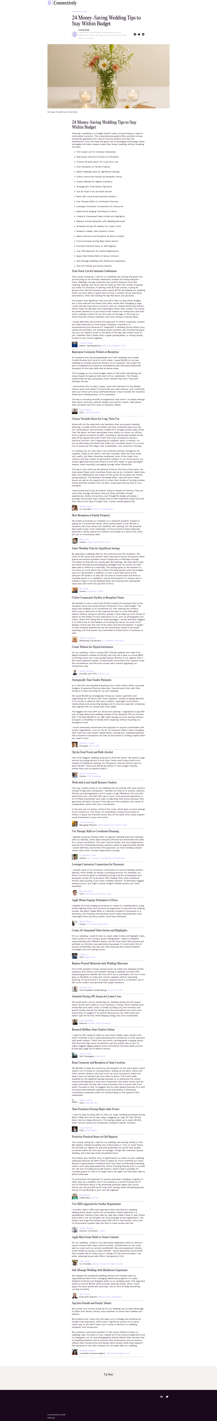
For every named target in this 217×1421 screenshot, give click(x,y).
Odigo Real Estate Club (98, 542)
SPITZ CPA (94, 746)
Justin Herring (86, 671)
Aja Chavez (84, 1294)
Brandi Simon (85, 921)
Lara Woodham (86, 1020)
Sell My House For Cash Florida (107, 1264)
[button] (135, 34)
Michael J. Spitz (87, 743)
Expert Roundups (79, 11)
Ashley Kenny (85, 506)
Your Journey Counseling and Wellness (106, 858)
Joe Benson (85, 1195)
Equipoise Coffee (95, 591)
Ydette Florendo (87, 638)
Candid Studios (92, 412)
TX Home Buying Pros (97, 924)
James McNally (86, 822)
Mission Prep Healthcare (110, 1297)
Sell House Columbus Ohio (98, 894)
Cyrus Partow (85, 1127)
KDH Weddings (94, 776)
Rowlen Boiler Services (99, 1023)
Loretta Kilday (86, 343)
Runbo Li (83, 954)
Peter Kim (84, 539)
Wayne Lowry (85, 1100)
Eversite (94, 1197)
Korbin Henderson (88, 773)
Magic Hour (90, 957)
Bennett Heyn (86, 891)
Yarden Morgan (86, 1228)
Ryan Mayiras (85, 410)
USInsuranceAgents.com (118, 1353)
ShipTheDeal (91, 1130)
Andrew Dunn (86, 987)
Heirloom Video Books (102, 509)
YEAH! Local (103, 673)
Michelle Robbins (87, 1350)
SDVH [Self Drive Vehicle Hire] (112, 825)
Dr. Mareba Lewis (87, 855)
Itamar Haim (85, 1053)
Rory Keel (83, 588)
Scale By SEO (91, 1103)
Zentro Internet (114, 990)
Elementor (100, 1056)
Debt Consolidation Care (114, 345)
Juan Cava (84, 1261)
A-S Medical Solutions (113, 640)
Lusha (102, 1231)
